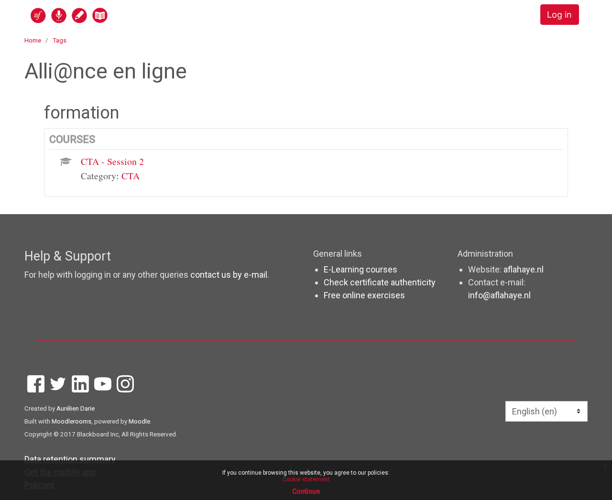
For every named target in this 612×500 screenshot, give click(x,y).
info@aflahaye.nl (499, 295)
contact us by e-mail (228, 275)
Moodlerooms (71, 421)
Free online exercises (364, 295)
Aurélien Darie (75, 408)
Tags (59, 40)
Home (32, 40)
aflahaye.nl (523, 269)
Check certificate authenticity (380, 282)
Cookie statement (306, 479)
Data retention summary (70, 459)
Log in (559, 15)
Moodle (139, 421)
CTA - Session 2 (112, 161)
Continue (306, 491)
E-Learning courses (360, 269)
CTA (130, 175)
